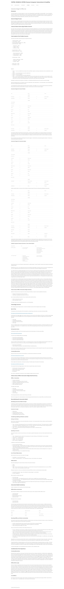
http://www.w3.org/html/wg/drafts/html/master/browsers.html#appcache (22, 313)
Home (12, 5)
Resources (32, 5)
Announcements (17, 5)
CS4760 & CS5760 (13, 587)
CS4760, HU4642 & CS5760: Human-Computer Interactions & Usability (30, 2)
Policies (37, 5)
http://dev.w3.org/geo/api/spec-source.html (17, 355)
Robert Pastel (18, 587)
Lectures (28, 5)
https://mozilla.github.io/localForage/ (16, 333)
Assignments (23, 5)
